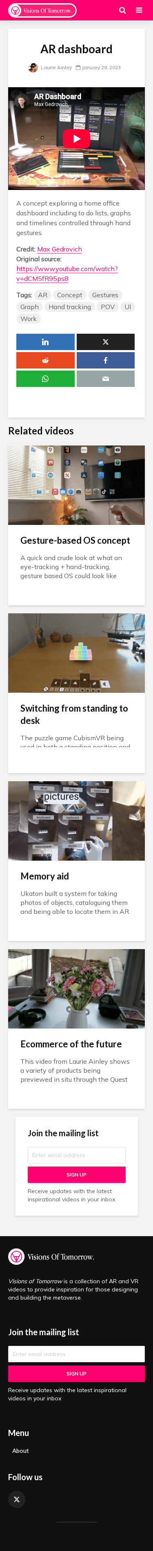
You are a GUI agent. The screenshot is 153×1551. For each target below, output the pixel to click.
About (20, 1450)
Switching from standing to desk (74, 714)
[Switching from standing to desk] (76, 652)
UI (127, 307)
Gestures (105, 295)
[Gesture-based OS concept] (76, 484)
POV (108, 307)
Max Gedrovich (59, 249)
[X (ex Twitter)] (16, 1499)
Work (28, 318)
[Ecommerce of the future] (76, 988)
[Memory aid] (76, 820)
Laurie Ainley (56, 67)
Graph (29, 307)
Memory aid (44, 876)
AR (42, 295)
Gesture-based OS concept (75, 540)
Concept (69, 295)
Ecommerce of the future (71, 1043)
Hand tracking (70, 307)
